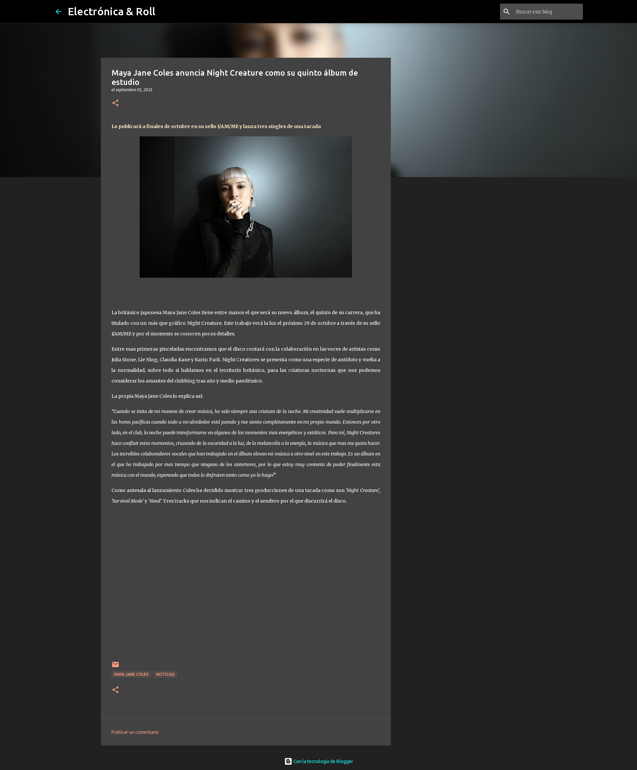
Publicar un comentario (135, 732)
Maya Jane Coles (131, 674)
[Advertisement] (424, 286)
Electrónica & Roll (111, 11)
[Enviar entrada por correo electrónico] (115, 667)
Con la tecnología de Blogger (322, 761)
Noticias (165, 674)
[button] (115, 103)
